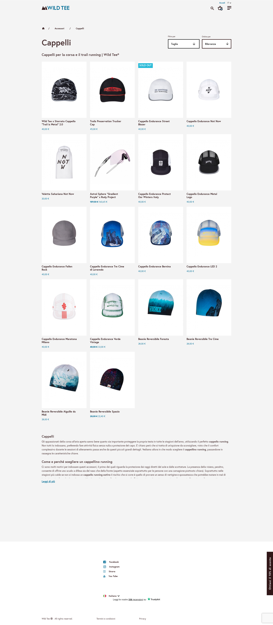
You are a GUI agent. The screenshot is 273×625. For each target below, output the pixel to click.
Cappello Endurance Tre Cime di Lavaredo (107, 268)
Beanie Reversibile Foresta (153, 339)
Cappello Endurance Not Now (204, 121)
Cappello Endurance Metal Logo (202, 195)
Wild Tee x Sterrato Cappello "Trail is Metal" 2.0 (59, 123)
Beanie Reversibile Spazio (105, 411)
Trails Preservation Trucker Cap (105, 123)
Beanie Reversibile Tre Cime (203, 339)
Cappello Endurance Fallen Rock (57, 268)
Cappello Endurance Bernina (154, 266)
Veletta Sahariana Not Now (58, 193)
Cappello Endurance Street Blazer (154, 123)
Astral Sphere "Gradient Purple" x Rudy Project (104, 195)
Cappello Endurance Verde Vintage (105, 340)
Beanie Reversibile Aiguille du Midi (59, 413)
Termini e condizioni (106, 618)
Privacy (142, 618)
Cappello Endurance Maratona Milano (59, 340)
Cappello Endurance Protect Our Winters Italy (154, 195)
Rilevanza (217, 44)
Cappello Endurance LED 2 (202, 266)
